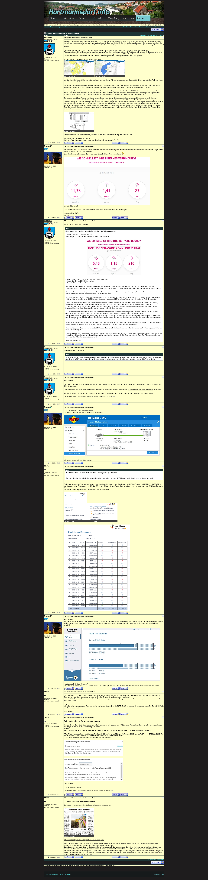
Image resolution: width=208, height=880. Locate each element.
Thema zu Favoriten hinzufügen (154, 27)
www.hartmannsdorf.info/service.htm (140, 390)
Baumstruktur (152, 859)
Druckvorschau (128, 27)
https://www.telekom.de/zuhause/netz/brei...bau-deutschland (90, 737)
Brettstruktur (160, 859)
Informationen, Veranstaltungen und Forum (73, 25)
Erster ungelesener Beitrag (61, 27)
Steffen (46, 466)
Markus (47, 146)
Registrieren (159, 25)
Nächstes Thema (158, 35)
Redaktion (48, 37)
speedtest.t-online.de (71, 206)
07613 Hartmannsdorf (51, 25)
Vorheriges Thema (146, 35)
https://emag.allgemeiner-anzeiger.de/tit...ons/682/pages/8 (84, 840)
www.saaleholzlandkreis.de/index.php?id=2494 (104, 140)
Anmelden (152, 25)
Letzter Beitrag (48, 27)
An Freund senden (138, 27)
